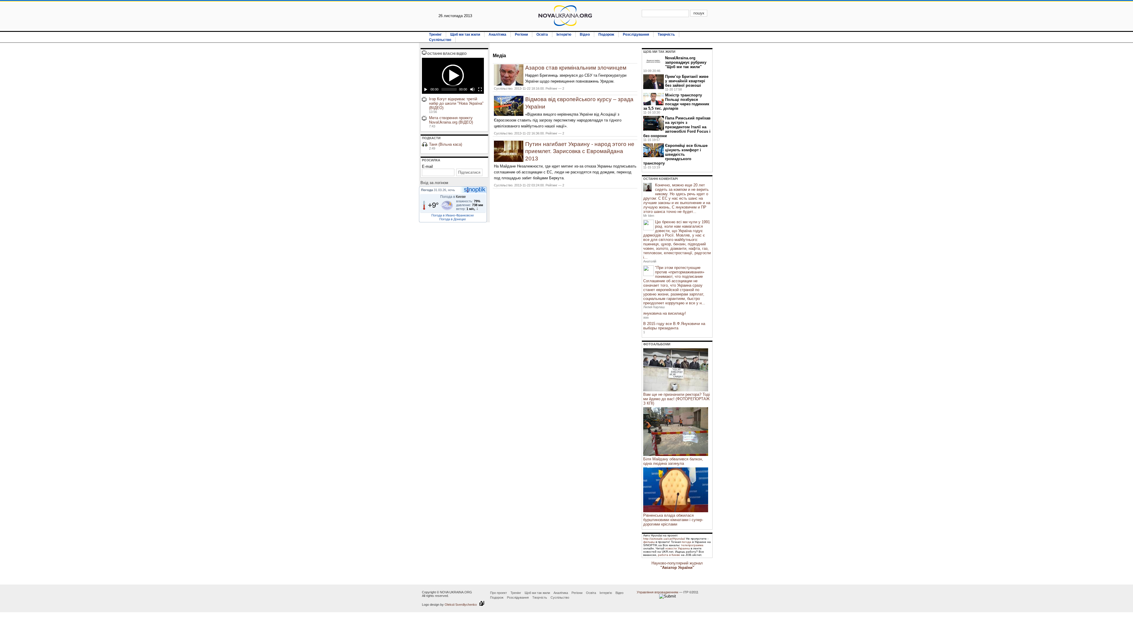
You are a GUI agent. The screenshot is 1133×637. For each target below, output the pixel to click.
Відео (585, 34)
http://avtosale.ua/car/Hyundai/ (664, 538)
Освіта (542, 34)
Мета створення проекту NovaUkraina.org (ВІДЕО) (451, 122)
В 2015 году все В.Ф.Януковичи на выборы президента (674, 325)
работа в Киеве (669, 554)
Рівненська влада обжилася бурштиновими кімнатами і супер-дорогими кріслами (673, 519)
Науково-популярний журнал (677, 565)
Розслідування (636, 34)
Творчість (666, 34)
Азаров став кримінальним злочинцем (575, 68)
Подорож (606, 34)
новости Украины (677, 548)
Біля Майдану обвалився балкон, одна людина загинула (673, 461)
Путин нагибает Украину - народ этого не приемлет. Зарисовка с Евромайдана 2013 (579, 151)
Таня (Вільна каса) (445, 146)
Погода (427, 190)
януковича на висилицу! (664, 313)
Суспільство (440, 40)
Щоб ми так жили (465, 34)
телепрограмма (692, 545)
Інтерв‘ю (563, 34)
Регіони (521, 34)
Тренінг (435, 34)
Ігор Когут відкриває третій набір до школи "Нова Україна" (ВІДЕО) (456, 105)
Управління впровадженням (657, 592)
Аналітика (497, 34)
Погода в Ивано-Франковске (452, 215)
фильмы (649, 542)
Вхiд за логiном (434, 182)
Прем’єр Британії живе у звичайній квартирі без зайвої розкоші (686, 81)
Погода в (453, 197)
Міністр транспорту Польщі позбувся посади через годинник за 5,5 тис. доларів (676, 102)
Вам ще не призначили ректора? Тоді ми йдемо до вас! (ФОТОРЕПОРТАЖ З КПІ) (676, 398)
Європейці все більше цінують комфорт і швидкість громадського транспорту (675, 154)
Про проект (498, 593)
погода (686, 542)
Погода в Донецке (452, 219)
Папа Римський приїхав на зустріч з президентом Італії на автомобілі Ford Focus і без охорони (676, 127)
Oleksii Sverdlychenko (462, 604)
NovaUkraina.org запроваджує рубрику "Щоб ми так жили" (685, 62)
